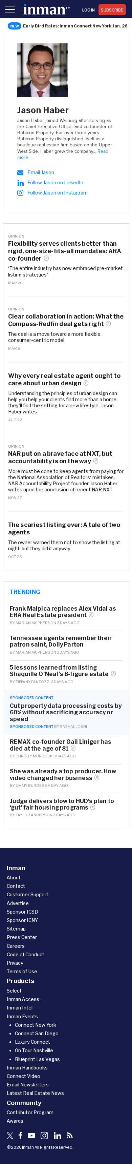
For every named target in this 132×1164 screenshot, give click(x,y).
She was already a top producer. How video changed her (63, 774)
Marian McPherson (36, 622)
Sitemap (16, 929)
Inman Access (23, 999)
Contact (16, 886)
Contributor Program (30, 1112)
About (14, 877)
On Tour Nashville (34, 1050)
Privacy (15, 963)
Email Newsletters (28, 1084)
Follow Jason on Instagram (57, 193)
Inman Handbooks (27, 1067)
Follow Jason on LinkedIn (55, 182)
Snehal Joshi (73, 726)
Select (14, 991)
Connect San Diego (37, 1033)
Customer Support (27, 894)
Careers (16, 946)
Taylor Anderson (34, 815)
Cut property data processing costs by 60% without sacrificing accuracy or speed (66, 712)
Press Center (22, 937)
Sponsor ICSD (22, 912)
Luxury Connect (32, 1042)
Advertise (18, 903)
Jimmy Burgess (31, 785)
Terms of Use (22, 971)
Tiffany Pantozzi (33, 681)
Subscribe (112, 9)
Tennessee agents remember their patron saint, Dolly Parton (61, 641)
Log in (88, 9)
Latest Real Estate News (35, 1093)
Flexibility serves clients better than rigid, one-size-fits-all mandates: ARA (64, 251)
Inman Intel (19, 1007)
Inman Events (22, 1016)
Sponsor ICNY (22, 920)
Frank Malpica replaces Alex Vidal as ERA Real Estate (63, 611)
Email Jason (40, 172)
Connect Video (23, 1076)
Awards (15, 1121)
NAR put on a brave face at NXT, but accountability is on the (60, 457)
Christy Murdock (34, 756)
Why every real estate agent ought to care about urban (64, 379)
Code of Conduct (25, 954)
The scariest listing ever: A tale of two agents (64, 528)
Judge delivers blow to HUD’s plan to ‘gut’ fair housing (62, 804)
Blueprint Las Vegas (37, 1059)
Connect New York (35, 1025)
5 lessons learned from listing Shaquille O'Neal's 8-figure (59, 670)
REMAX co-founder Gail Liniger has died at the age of (61, 744)
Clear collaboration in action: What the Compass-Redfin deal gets (66, 320)
